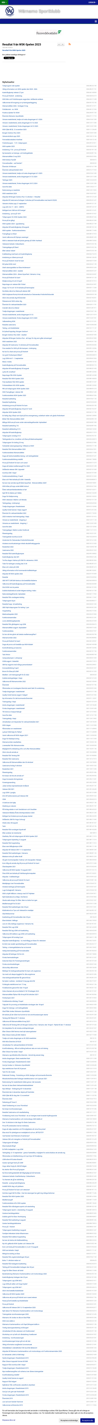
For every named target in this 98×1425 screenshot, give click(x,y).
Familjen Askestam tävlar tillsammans (15, 1233)
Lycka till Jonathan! (8, 372)
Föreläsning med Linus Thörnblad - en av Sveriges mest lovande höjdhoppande (29, 1116)
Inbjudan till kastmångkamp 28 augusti (15, 227)
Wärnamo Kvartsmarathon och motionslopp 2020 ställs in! (22, 1119)
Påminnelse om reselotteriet (12, 729)
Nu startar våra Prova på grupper (13, 1169)
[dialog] (49, 1415)
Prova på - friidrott (8, 1227)
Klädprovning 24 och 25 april (12, 281)
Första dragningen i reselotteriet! (13, 708)
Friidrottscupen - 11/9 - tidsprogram (14, 143)
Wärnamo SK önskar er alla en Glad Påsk (16, 1318)
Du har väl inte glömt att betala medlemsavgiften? (19, 634)
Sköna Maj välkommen (10, 967)
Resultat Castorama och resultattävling (15, 1112)
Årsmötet (5, 685)
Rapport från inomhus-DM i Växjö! (14, 1365)
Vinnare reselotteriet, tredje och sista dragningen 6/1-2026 (22, 119)
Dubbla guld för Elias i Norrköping (14, 1217)
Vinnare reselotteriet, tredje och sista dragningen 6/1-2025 (22, 173)
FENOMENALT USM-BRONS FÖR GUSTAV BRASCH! (19, 1348)
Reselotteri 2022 (8, 547)
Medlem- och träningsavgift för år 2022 (15, 675)
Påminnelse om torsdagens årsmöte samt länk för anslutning (23, 688)
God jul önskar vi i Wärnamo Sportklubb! (16, 1065)
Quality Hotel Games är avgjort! (13, 1378)
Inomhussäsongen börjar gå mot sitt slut (16, 1341)
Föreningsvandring (8, 782)
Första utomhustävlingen (10, 964)
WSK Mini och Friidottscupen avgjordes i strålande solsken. (22, 99)
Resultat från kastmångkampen (13, 553)
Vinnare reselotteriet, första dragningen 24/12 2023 (19, 318)
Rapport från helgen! (9, 1381)
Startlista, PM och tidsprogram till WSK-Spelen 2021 (20, 836)
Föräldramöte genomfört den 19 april (15, 988)
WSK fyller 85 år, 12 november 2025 (14, 129)
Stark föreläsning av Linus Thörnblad (15, 1105)
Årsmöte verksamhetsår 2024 (12, 170)
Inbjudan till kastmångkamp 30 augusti (15, 368)
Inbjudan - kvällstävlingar (10, 877)
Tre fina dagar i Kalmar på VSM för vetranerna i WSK (20, 560)
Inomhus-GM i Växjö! (9, 473)
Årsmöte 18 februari (9, 166)
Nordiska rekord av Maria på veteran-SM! (16, 291)
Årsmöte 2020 (7, 1099)
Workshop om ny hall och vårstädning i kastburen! (19, 1334)
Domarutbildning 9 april (10, 668)
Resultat (5, 577)
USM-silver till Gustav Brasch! (12, 1159)
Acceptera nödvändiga (69, 1420)
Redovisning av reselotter (11, 190)
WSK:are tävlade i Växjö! (10, 1250)
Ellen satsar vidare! (8, 251)
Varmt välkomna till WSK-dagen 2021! (15, 735)
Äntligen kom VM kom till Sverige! (13, 210)
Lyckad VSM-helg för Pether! (12, 732)
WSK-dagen (6, 725)
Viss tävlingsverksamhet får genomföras (16, 978)
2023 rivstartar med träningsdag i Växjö (15, 516)
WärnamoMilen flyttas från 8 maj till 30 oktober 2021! (20, 994)
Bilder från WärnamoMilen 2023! (13, 419)
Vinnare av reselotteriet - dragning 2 (14, 520)
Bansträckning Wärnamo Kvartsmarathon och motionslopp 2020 (24, 1274)
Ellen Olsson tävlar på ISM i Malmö (14, 1035)
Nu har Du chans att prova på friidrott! (15, 352)
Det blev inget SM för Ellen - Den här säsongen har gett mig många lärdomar (28, 1193)
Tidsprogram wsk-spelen (11, 86)
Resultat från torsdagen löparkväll (14, 829)
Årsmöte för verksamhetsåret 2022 (14, 513)
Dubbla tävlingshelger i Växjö (12, 678)
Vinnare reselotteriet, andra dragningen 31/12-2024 (19, 177)
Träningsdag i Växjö (9, 702)
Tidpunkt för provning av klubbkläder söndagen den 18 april (23, 1004)
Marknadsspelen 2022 (10, 614)
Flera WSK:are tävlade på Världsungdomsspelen (19, 873)
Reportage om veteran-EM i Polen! (14, 284)
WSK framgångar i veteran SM (12, 392)
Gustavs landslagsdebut (10, 1213)
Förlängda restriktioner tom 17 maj (14, 984)
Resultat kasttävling (9, 399)
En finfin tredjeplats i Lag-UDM (12, 1149)
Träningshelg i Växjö (9, 718)
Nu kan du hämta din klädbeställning (14, 1240)
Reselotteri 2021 (8, 769)
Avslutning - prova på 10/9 (11, 214)
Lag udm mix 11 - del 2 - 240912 (13, 207)
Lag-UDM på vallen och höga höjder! (14, 1284)
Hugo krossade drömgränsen (12, 779)
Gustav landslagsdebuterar (11, 1223)
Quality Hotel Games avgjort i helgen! (15, 695)
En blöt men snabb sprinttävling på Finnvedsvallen (19, 944)
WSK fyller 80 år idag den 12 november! (15, 1095)
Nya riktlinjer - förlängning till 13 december (16, 1089)
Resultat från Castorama (10, 759)
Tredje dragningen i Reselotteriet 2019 (15, 1368)
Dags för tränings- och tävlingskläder (15, 1008)
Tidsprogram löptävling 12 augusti (14, 840)
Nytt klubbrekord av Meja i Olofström (15, 897)
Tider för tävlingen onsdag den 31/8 (14, 564)
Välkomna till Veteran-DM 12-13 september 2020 (18, 1307)
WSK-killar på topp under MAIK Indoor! (15, 486)
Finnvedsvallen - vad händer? (12, 163)
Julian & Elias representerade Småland (15, 786)
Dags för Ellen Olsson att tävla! (12, 1270)
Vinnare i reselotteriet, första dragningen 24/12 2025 (20, 126)
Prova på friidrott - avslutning (12, 96)
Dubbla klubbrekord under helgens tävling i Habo (19, 591)
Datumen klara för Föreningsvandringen (16, 961)
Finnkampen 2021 (8, 998)
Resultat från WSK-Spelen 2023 (21, 44)
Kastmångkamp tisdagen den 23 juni (15, 1277)
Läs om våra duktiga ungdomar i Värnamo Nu (17, 924)
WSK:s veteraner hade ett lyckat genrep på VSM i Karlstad (22, 240)
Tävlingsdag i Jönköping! (11, 503)
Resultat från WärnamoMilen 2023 (14, 449)
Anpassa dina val (8, 1420)
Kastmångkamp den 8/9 (10, 557)
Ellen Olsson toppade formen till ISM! (15, 1361)
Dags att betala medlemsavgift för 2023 (16, 466)
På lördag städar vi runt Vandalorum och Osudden (19, 809)
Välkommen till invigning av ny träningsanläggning (19, 102)
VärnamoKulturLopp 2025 (11, 136)
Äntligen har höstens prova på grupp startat (17, 816)
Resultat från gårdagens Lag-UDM (14, 624)
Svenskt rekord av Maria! (10, 308)
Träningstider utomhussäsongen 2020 (15, 1314)
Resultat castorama (9, 325)
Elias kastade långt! (9, 1146)
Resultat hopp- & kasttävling (12, 604)
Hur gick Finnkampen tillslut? (12, 355)
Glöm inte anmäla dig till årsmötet (13, 298)
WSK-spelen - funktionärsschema (13, 230)
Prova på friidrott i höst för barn (13, 261)
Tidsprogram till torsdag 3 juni (12, 937)
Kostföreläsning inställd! (10, 1375)
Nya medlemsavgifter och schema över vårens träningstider (22, 1371)
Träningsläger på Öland (10, 247)
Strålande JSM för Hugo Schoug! (13, 819)
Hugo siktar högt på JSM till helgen (14, 1166)
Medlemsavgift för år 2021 (11, 904)
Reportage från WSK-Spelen (12, 375)
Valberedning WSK (8, 321)
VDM (4, 799)
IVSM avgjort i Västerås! (10, 661)
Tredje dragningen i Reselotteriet (13, 506)
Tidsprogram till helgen (10, 1142)
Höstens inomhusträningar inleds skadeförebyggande (21, 543)
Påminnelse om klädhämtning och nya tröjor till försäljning (22, 1156)
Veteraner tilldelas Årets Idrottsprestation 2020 (18, 813)
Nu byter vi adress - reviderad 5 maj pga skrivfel (18, 981)
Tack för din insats (8, 1072)
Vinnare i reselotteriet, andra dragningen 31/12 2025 (20, 123)
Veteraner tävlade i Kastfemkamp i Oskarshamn (18, 1176)
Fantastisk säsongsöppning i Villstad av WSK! (18, 446)
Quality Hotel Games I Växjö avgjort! (14, 510)
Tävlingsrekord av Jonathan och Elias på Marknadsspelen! (22, 439)
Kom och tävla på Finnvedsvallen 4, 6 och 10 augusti (20, 1247)
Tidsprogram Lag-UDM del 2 (12, 1280)
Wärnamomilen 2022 (9, 638)
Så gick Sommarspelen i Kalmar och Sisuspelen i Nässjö (21, 860)
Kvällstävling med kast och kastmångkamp (17, 254)
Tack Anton (6, 654)
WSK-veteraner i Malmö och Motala (14, 500)
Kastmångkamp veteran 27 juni (13, 92)
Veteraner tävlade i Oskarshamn (13, 244)
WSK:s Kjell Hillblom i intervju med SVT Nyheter (18, 893)
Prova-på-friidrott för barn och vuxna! (15, 463)
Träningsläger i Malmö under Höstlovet (15, 530)
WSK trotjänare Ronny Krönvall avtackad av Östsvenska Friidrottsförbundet (28, 294)
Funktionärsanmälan (9, 617)
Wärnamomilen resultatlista (11, 742)
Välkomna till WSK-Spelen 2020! (13, 1294)
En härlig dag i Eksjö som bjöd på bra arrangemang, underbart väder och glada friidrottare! (33, 416)
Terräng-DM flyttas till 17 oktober (13, 1018)
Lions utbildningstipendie (11, 621)
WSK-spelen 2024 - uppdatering (13, 224)
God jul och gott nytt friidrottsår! (13, 1392)
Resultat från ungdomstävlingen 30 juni (15, 1257)
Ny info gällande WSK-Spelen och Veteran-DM (18, 1243)
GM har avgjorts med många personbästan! (17, 665)
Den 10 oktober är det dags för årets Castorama (18, 1122)
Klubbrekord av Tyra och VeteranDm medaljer (17, 910)
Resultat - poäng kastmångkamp (13, 1183)
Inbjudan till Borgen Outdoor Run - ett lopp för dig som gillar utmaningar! (27, 338)
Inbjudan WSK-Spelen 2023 (11, 412)
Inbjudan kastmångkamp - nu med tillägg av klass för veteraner (24, 941)
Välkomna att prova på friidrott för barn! (16, 880)
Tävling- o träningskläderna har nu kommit (16, 947)
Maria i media (7, 362)
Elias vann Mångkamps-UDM (12, 846)
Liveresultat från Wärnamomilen (13, 745)
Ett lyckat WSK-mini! (9, 264)
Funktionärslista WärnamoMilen (13, 453)
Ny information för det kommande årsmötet (17, 698)
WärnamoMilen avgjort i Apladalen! (14, 628)
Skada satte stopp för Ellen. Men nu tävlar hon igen (19, 900)
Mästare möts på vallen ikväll (12, 856)
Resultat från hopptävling (11, 843)
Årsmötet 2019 (7, 1398)
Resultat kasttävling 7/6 (10, 426)
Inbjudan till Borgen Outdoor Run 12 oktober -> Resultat (21, 197)
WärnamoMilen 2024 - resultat (12, 271)
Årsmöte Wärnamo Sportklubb (13, 116)
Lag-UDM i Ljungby (9, 792)
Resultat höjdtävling (9, 402)
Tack (4, 826)
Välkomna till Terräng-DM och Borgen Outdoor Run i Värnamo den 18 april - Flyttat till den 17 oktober (36, 1025)
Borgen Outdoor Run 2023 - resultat (14, 335)
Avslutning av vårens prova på (12, 257)
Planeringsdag (7, 533)
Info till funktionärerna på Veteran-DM (15, 796)
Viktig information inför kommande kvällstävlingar (19, 570)
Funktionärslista (7, 631)
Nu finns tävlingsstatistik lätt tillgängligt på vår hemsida (21, 1173)
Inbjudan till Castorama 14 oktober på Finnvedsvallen (20, 345)
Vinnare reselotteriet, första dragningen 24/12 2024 (19, 183)
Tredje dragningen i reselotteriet (13, 311)
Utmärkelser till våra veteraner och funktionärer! (18, 1331)
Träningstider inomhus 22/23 (12, 537)
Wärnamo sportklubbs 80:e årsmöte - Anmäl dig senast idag (23, 1055)
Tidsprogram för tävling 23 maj (13, 442)
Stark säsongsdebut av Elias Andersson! (16, 267)
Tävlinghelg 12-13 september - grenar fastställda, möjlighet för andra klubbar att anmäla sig (33, 1153)
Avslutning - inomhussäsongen (13, 1338)
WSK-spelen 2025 (8, 146)
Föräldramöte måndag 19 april (12, 1001)
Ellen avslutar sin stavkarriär (11, 833)
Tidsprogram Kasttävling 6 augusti (14, 1230)
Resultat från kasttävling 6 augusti (14, 1220)
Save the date (7, 187)
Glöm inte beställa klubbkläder (12, 1291)
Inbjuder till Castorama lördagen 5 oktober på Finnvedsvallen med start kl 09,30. (29, 200)
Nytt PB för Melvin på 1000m (12, 493)
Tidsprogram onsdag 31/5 (11, 436)
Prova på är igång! (8, 220)
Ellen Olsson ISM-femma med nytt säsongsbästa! (19, 1031)
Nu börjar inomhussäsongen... (12, 1109)
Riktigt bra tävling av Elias (11, 1254)
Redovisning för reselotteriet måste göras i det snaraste (21, 1082)
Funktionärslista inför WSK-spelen (14, 1203)
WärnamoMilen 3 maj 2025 (11, 156)
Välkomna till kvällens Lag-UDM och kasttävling (18, 934)
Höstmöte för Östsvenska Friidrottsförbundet (18, 540)
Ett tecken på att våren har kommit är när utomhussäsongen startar (25, 1015)
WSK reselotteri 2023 (9, 341)
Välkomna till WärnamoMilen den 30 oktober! (17, 762)
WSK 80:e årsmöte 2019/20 (11, 1042)
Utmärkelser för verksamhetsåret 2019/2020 (17, 1045)
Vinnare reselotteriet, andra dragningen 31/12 (17, 315)
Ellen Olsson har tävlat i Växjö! (12, 1052)
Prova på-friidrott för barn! (11, 641)
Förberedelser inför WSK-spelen (13, 385)
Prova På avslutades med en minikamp (15, 1126)
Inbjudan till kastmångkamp (12, 432)
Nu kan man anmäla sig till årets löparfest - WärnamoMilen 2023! (24, 483)
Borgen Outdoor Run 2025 (11, 133)
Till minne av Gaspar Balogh (11, 712)
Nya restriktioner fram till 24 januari (14, 1068)
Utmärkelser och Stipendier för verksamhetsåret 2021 (20, 722)
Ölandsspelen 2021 (9, 867)
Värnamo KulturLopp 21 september (14, 203)
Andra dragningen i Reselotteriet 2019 (15, 1388)
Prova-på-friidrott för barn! (11, 278)
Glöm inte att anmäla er (10, 752)
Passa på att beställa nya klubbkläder (15, 1301)
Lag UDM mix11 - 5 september (12, 358)
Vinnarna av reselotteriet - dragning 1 (14, 523)
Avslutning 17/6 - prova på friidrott (14, 150)
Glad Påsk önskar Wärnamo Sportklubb (16, 1011)
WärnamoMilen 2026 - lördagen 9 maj (15, 106)
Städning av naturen (9, 806)
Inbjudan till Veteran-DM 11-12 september (16, 850)
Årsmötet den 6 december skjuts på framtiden (18, 1092)
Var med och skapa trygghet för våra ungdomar (18, 974)
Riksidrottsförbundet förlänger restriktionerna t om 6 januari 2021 (24, 1079)
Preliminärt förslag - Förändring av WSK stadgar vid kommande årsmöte (27, 1075)
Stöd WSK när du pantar (10, 587)
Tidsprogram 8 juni (8, 601)
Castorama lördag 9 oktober (12, 766)
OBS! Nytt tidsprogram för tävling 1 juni (15, 607)
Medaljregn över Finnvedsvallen (13, 883)
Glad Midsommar (8, 914)
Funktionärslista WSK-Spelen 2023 (14, 395)
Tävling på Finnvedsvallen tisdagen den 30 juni (18, 1267)
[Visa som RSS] (70, 44)
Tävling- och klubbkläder (10, 328)
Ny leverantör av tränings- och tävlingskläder (17, 153)
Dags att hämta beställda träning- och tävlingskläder (20, 456)
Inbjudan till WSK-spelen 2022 (12, 574)
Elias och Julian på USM (10, 567)
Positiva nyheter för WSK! (11, 113)
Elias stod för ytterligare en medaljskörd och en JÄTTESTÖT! (23, 1132)
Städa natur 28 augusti (10, 823)
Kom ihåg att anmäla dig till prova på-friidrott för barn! (20, 863)
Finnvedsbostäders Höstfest (12, 140)
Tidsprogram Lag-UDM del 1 (12, 1287)
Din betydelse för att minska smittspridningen (18, 1028)
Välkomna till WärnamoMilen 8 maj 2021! (16, 1021)
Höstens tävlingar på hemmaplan (13, 887)
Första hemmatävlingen (10, 957)
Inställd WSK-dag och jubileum (13, 1186)
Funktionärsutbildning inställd (12, 459)
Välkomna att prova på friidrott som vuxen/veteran (19, 1297)
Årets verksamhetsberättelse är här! (14, 490)
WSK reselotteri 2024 (9, 193)
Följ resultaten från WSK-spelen (13, 382)
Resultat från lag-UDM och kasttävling (15, 930)
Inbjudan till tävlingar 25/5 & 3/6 (13, 954)
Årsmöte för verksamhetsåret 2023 (14, 304)
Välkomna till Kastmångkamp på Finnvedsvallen (18, 584)
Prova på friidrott (8, 1304)
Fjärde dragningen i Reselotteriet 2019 (15, 1358)
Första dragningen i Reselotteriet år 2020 (16, 1062)
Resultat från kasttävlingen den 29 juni (15, 907)
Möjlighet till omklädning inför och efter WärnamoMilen (21, 749)
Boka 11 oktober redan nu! (11, 1260)
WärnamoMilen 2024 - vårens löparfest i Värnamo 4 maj (21, 274)
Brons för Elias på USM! (10, 671)
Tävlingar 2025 (7, 180)
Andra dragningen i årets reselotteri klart (16, 1058)
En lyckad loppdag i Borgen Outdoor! (15, 331)
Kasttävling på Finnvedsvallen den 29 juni (16, 917)
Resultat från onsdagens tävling (13, 597)
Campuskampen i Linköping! (12, 658)
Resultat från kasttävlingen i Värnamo (15, 853)
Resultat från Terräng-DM (10, 755)
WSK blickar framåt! (9, 160)
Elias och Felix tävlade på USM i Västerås (16, 479)
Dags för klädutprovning (10, 739)
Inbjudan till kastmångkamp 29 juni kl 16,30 (17, 409)
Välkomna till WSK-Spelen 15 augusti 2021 (16, 870)
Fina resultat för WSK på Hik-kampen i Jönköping (19, 348)
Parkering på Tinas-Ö (9, 1102)
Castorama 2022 (8, 550)
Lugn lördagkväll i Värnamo (11, 890)
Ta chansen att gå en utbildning (13, 1180)
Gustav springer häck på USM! (12, 1163)
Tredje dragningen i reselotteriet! (13, 691)
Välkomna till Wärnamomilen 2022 (14, 681)
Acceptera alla (87, 1420)
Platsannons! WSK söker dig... (12, 301)
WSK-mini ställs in (8, 1321)
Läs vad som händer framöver (12, 1402)
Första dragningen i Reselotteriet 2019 (15, 1395)
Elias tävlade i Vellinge (10, 920)
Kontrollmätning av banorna (11, 648)
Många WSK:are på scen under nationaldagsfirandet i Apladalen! (24, 422)
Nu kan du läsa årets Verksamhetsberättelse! (17, 1085)
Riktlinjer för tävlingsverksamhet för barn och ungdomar (21, 971)
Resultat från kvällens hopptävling (14, 1237)
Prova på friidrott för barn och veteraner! (16, 1190)
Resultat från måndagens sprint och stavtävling (18, 1206)
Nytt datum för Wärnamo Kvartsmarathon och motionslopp (22, 1311)
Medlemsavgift (7, 1200)
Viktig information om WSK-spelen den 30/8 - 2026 (19, 89)
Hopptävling (6, 611)
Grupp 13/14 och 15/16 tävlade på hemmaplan (18, 288)
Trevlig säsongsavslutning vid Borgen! (15, 1328)
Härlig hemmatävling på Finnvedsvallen (15, 951)
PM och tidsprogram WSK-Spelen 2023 (15, 389)
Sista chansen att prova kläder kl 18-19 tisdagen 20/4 (20, 991)
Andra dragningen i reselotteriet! (13, 705)
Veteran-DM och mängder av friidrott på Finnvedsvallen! (21, 1139)
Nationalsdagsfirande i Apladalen (13, 594)
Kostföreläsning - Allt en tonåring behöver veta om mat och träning (25, 1048)
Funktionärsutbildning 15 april (12, 476)
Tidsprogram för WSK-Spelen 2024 (14, 217)
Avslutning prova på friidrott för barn (14, 405)
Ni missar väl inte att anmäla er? (13, 776)
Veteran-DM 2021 (8, 789)
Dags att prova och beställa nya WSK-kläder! (17, 644)
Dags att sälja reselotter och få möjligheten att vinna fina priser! (24, 1129)
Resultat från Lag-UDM (10, 927)
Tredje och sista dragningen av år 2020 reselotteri (19, 1038)
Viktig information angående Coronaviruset (17, 1344)
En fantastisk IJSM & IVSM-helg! (13, 1355)
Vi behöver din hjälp (9, 803)
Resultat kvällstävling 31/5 (11, 429)
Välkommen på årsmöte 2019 (12, 1405)
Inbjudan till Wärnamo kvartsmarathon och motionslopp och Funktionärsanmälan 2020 (32, 1351)
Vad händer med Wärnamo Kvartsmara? (16, 1136)
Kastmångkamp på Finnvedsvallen (14, 365)
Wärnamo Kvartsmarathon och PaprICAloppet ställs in (20, 1324)
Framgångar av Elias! (9, 234)
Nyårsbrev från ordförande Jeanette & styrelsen (18, 1385)
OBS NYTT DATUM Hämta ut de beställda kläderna (19, 580)
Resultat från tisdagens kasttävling (14, 1264)
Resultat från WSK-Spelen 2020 (13, 1196)
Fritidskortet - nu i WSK (10, 109)
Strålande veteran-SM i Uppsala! (13, 469)
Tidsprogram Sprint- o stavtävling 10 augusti (17, 1210)
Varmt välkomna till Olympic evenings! (15, 237)
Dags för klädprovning (10, 496)
